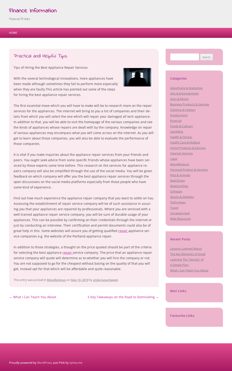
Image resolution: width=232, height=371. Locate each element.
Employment (179, 115)
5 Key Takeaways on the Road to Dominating (123, 297)
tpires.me (76, 363)
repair (123, 231)
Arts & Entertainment (184, 93)
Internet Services (181, 153)
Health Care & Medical (185, 142)
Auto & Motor (179, 99)
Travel (174, 208)
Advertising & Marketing (186, 88)
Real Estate (177, 180)
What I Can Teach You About (32, 297)
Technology (178, 202)
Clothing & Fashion (183, 110)
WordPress (44, 363)
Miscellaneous (56, 280)
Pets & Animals (180, 175)
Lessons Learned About (186, 249)
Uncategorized (180, 213)
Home (13, 33)
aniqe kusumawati (105, 280)
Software (176, 191)
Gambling (176, 131)
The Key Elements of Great (187, 254)
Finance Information (33, 11)
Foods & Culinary (181, 126)
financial (175, 121)
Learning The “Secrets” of (187, 259)
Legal (173, 159)
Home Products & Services (188, 148)
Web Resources (180, 219)
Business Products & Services (189, 104)
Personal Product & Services (189, 170)
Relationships (179, 186)
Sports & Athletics (182, 197)
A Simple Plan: (179, 265)
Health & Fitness (181, 137)
